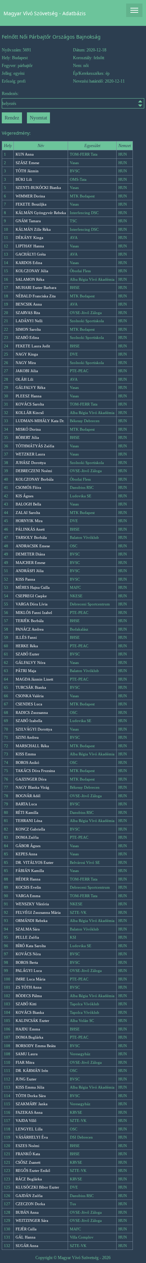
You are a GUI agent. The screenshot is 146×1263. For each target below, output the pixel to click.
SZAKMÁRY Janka (31, 1104)
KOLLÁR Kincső (30, 412)
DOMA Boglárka (29, 1037)
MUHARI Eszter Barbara (36, 287)
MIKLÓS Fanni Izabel (34, 612)
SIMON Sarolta (28, 329)
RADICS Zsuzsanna (32, 712)
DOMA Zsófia (27, 837)
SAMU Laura (27, 1054)
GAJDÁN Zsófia (29, 1196)
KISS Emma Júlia (30, 1087)
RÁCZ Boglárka (29, 1179)
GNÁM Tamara (28, 221)
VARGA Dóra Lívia (31, 604)
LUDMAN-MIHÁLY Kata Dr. (40, 421)
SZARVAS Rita (28, 313)
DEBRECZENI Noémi (34, 471)
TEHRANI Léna (29, 820)
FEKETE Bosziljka (31, 204)
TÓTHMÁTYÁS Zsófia (35, 446)
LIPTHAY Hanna (30, 246)
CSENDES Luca (29, 704)
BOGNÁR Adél (28, 796)
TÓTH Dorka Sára (31, 1096)
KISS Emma (26, 754)
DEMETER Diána (30, 554)
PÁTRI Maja (26, 671)
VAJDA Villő (26, 1120)
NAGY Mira (26, 363)
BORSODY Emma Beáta (36, 1046)
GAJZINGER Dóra (31, 779)
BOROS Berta (27, 962)
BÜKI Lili (24, 179)
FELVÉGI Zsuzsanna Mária (38, 912)
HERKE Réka (27, 646)
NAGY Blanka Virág (32, 787)
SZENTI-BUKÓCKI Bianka (38, 187)
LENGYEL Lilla (29, 1129)
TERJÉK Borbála (30, 621)
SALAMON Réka (30, 279)
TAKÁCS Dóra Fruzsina (35, 771)
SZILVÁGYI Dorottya (34, 729)
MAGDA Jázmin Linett (34, 679)
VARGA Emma (28, 896)
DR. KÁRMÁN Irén (32, 1070)
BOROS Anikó (27, 762)
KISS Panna (25, 579)
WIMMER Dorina (30, 196)
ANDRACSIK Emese (33, 546)
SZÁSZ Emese (27, 163)
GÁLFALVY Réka (30, 387)
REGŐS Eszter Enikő (33, 1170)
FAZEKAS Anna (29, 1112)
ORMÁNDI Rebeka (31, 920)
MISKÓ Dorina (28, 429)
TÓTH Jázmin (27, 171)
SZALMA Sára (28, 929)
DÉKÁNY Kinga (29, 237)
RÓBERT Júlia (27, 437)
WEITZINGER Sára (32, 1220)
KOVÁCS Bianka (30, 1012)
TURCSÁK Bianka (31, 687)
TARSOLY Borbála (31, 537)
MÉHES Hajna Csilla (33, 587)
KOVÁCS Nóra (28, 954)
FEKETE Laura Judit (33, 346)
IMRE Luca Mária (30, 979)
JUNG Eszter (26, 1079)
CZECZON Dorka (30, 1204)
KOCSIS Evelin (28, 887)
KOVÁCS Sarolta (30, 404)
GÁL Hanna (25, 1237)
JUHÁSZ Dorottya (31, 462)
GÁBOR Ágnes (28, 846)
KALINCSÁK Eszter (32, 1020)
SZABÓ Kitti (26, 1004)
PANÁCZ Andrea (30, 629)
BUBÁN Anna (27, 1212)
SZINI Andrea (27, 737)
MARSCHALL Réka (32, 746)
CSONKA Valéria (30, 696)
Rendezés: (10, 93)
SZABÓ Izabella (29, 721)
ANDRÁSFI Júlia (30, 571)
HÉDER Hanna (28, 879)
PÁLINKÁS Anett (30, 529)
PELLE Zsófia (27, 937)
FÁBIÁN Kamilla (30, 870)
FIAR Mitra (25, 1062)
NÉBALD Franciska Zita (36, 296)
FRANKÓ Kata (28, 1154)
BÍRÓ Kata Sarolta (31, 946)
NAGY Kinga (27, 354)
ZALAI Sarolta (28, 512)
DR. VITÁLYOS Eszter (35, 862)
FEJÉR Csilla (26, 1229)
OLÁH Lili (24, 379)
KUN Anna (25, 154)
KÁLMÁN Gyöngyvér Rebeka (41, 213)
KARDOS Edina (29, 263)
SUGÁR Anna (27, 1246)
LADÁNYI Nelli (29, 321)
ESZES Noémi (27, 1146)
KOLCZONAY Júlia (32, 271)
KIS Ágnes (24, 496)
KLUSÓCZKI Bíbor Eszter (37, 1187)
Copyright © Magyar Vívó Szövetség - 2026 (73, 1257)
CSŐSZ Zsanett (28, 1162)
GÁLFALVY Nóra (30, 662)
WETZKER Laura (30, 454)
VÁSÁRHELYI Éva (32, 1137)
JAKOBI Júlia (27, 371)
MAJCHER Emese (30, 562)
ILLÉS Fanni (26, 637)
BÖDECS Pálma (29, 996)
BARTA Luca (26, 804)
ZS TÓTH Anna (28, 987)
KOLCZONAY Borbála (35, 479)
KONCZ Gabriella (30, 829)
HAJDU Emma (28, 1029)
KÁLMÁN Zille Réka (33, 229)
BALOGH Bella (28, 504)
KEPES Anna (26, 854)
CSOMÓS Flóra (28, 487)
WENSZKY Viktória (32, 904)
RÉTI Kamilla (27, 812)
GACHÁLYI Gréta (31, 254)
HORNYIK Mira (29, 521)
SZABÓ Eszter (27, 654)
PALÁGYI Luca (29, 970)
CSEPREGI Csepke (31, 596)
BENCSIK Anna (29, 304)
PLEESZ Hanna (28, 396)
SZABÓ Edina (27, 337)
